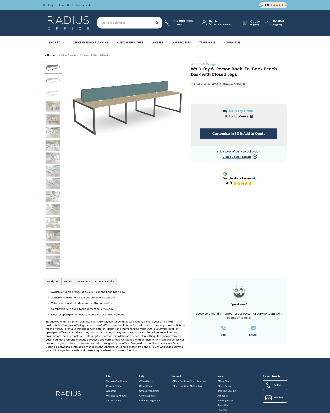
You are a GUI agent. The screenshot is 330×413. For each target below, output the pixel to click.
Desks (85, 55)
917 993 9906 (183, 21)
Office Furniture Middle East (187, 386)
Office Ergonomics (149, 390)
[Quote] (245, 23)
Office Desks (146, 381)
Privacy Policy (113, 386)
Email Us (278, 397)
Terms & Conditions (116, 381)
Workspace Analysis (117, 395)
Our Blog (48, 5)
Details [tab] (68, 281)
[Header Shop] (69, 23)
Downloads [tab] (83, 281)
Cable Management (150, 400)
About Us (64, 5)
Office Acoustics (148, 395)
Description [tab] (52, 281)
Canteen (222, 410)
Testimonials (83, 5)
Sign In (220, 23)
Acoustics (222, 395)
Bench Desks (101, 55)
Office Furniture (68, 55)
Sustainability (113, 400)
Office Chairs (146, 386)
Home (51, 55)
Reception (223, 405)
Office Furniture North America (189, 381)
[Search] (157, 23)
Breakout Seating (226, 390)
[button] (57, 42)
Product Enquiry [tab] (104, 281)
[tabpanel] (115, 320)
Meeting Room (225, 400)
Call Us (277, 385)
